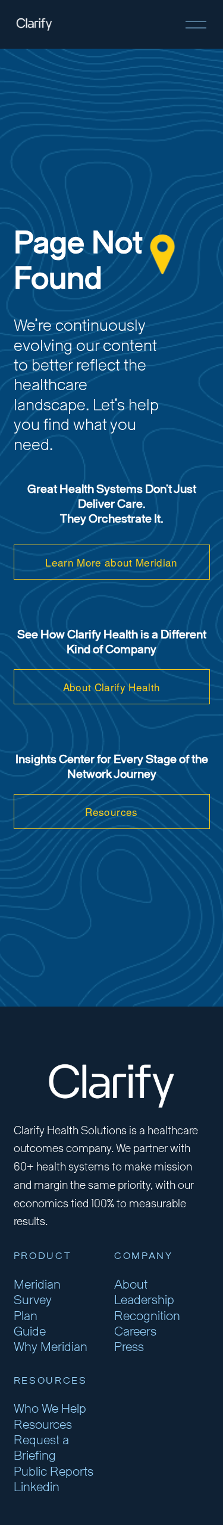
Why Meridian (50, 1347)
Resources (111, 811)
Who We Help (50, 1409)
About (130, 1285)
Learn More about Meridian (111, 562)
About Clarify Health (112, 686)
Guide (30, 1332)
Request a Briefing (41, 1448)
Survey (33, 1300)
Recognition (147, 1316)
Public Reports (53, 1472)
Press (129, 1347)
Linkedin (36, 1487)
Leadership (144, 1300)
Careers (135, 1332)
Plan (25, 1316)
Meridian (37, 1285)
